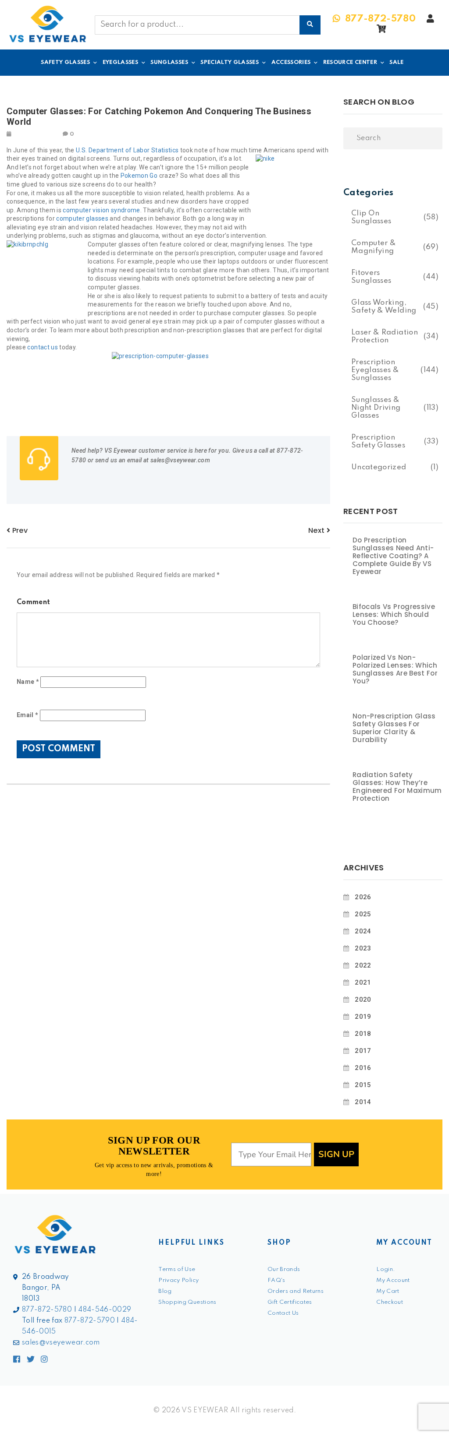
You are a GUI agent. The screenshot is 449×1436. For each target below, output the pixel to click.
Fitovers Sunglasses (371, 277)
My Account (393, 1280)
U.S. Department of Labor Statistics (127, 150)
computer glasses (82, 218)
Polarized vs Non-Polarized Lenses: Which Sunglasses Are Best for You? (395, 669)
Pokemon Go (139, 175)
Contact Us (283, 1313)
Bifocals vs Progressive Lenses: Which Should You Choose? (394, 614)
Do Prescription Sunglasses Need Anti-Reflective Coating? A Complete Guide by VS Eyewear (393, 556)
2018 (363, 1034)
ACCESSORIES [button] (291, 62)
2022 (363, 965)
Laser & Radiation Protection (384, 336)
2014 (363, 1102)
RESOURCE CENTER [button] (350, 62)
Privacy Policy (178, 1280)
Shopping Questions (187, 1302)
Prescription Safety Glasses (378, 441)
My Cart (387, 1291)
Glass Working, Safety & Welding (384, 306)
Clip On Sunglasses (371, 217)
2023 (363, 948)
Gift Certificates (289, 1302)
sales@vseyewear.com (61, 1342)
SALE (396, 62)
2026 (363, 897)
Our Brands (283, 1269)
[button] (381, 31)
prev (19, 530)
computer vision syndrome (101, 210)
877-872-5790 (89, 1320)
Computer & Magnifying (373, 247)
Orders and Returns (295, 1291)
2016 (363, 1068)
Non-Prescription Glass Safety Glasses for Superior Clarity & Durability (394, 728)
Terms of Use (176, 1269)
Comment (33, 602)
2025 (363, 914)
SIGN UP (336, 1154)
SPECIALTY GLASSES (229, 62)
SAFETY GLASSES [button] (65, 62)
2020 (363, 999)
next (317, 530)
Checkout (389, 1302)
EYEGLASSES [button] (121, 62)
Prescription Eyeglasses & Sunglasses (375, 370)
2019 (363, 1017)
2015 (363, 1085)
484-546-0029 (104, 1309)
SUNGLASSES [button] (169, 62)
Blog (164, 1291)
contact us (42, 347)
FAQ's (276, 1280)
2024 (363, 931)
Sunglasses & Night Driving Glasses (376, 407)
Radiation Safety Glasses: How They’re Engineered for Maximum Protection (397, 786)
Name (28, 681)
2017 (363, 1051)
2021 (363, 982)
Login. (385, 1269)
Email (27, 714)
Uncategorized (378, 467)
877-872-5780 (47, 1309)
